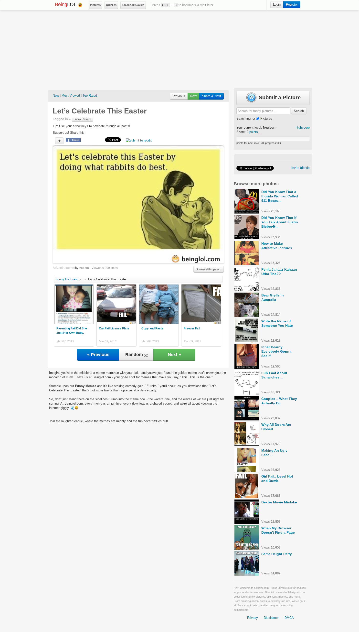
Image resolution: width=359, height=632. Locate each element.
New (56, 95)
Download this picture (208, 269)
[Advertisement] (179, 49)
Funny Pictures (83, 119)
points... (255, 132)
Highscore (303, 127)
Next (193, 96)
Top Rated (90, 95)
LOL (66, 4)
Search (299, 110)
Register (292, 4)
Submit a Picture (279, 97)
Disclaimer (271, 618)
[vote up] (59, 140)
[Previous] (95, 204)
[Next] (181, 204)
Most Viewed (71, 95)
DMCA (289, 618)
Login (277, 4)
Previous (179, 96)
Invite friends (300, 168)
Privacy (252, 618)
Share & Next (211, 96)
